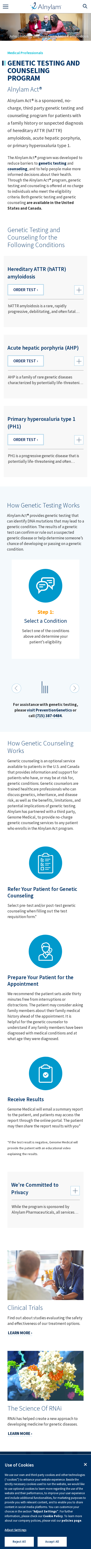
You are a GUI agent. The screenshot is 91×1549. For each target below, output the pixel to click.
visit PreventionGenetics (49, 710)
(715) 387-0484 (48, 715)
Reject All (19, 1542)
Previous (16, 688)
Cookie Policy (53, 1516)
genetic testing (52, 163)
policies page (71, 1521)
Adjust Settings (15, 1530)
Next (74, 688)
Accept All (52, 1542)
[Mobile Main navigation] (5, 6)
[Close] (85, 1464)
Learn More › (20, 1332)
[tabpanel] (45, 609)
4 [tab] (49, 691)
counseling (17, 168)
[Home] (46, 6)
